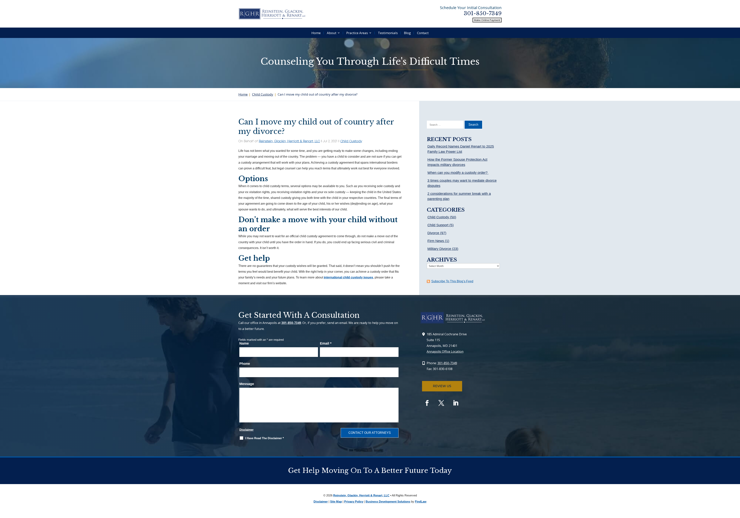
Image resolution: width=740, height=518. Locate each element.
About (331, 33)
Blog (407, 33)
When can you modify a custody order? (458, 173)
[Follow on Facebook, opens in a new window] (427, 403)
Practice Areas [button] (357, 33)
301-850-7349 (483, 13)
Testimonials (388, 33)
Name (244, 343)
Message (246, 384)
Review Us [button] (442, 386)
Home (316, 33)
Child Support (437, 225)
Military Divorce (439, 249)
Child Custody (351, 141)
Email (325, 343)
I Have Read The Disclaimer (264, 438)
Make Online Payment (487, 20)
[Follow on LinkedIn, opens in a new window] (455, 403)
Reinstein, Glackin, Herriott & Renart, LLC (289, 141)
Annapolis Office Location (445, 351)
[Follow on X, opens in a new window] (441, 403)
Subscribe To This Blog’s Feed (452, 281)
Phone (244, 364)
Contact (423, 33)
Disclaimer (246, 429)
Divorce (433, 233)
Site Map (336, 501)
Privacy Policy (353, 501)
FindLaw (420, 501)
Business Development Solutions (388, 501)
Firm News (435, 241)
